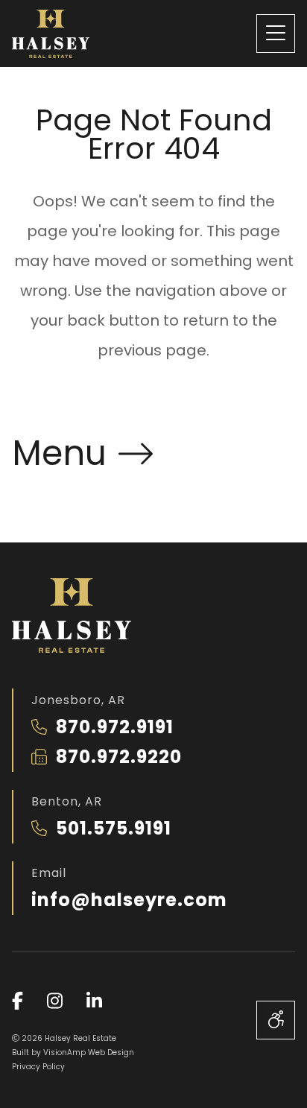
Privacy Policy (38, 1066)
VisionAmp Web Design (88, 1052)
